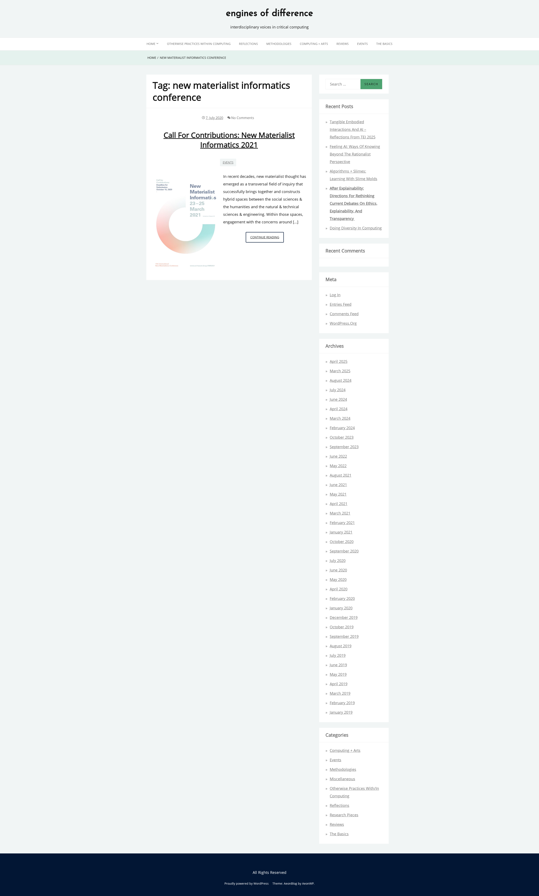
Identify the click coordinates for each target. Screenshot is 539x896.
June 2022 (338, 456)
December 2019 (344, 617)
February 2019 (342, 702)
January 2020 (341, 607)
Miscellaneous (342, 778)
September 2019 (344, 636)
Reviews (342, 44)
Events (362, 44)
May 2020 (338, 579)
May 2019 (338, 674)
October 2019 (342, 626)
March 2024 (340, 418)
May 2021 (338, 494)
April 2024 (338, 408)
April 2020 (338, 589)
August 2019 (340, 645)
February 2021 (342, 522)
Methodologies (278, 44)
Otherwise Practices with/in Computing (199, 44)
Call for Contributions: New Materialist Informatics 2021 (229, 139)
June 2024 (338, 399)
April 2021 (338, 503)
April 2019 (338, 683)
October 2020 (342, 541)
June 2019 (338, 664)
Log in (335, 294)
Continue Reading (267, 239)
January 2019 (341, 712)
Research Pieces (344, 814)
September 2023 (344, 446)
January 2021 (341, 532)
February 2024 (342, 427)
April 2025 (338, 361)
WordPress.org (343, 323)
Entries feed (340, 304)
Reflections (248, 44)
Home (151, 44)
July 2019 (338, 655)
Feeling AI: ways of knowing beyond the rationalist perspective (355, 154)
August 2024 (340, 380)
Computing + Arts (314, 44)
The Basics (384, 44)
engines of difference (269, 13)
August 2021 (340, 475)
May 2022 (338, 465)
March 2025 (340, 370)
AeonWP (308, 883)
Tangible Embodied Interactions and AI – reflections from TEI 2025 (352, 129)
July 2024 (338, 389)
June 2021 (338, 484)
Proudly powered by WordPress (246, 883)
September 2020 (344, 551)
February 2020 (342, 598)
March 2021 (340, 513)
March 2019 (340, 693)
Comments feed (344, 313)
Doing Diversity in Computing (356, 228)
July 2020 (338, 560)
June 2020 (338, 570)
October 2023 (342, 437)
